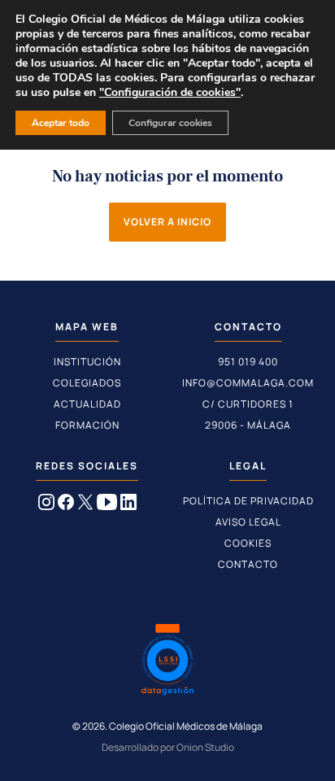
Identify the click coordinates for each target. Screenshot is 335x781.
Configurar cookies (170, 122)
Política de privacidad (248, 501)
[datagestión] (167, 661)
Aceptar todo (60, 122)
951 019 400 (248, 362)
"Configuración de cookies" (170, 92)
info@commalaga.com (248, 383)
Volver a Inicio (167, 222)
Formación (87, 425)
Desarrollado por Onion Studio (168, 747)
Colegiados (87, 383)
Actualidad (87, 404)
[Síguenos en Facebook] (66, 505)
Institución (87, 362)
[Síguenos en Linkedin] (128, 505)
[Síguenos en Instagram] (46, 505)
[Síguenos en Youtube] (107, 505)
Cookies (248, 543)
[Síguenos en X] (85, 505)
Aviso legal (248, 522)
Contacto (248, 564)
